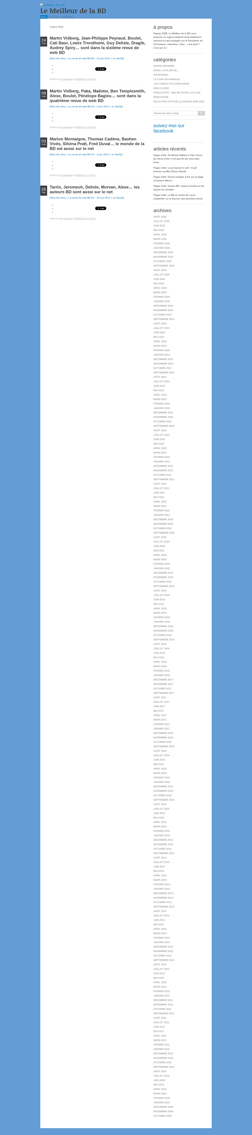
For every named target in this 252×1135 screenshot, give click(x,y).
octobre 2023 (162, 368)
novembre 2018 (163, 630)
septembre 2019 (163, 586)
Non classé (161, 88)
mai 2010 (158, 1084)
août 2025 (159, 270)
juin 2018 (159, 653)
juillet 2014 (161, 862)
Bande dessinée (163, 66)
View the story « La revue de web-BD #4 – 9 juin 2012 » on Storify (86, 106)
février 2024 (161, 350)
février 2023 (161, 403)
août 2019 (159, 590)
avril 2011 (159, 1035)
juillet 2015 (161, 808)
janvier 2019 (161, 621)
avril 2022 (160, 448)
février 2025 (161, 296)
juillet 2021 (161, 488)
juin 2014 (159, 866)
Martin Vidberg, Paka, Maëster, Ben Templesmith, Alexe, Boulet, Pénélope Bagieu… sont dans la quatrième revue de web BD (98, 96)
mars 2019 (160, 612)
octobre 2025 (162, 261)
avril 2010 (160, 1089)
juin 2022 (159, 439)
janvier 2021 (161, 515)
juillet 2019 (161, 595)
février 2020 (161, 564)
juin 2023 (159, 385)
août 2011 (159, 1018)
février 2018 (161, 670)
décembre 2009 (163, 1107)
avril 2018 (160, 661)
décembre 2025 (163, 252)
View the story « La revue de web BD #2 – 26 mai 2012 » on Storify (86, 197)
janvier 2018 (161, 675)
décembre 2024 (163, 305)
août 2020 (159, 537)
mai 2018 (158, 657)
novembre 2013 (163, 897)
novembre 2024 (163, 310)
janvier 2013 (161, 942)
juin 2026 (159, 225)
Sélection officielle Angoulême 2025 (178, 101)
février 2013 (161, 937)
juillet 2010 (161, 1075)
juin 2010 (159, 1080)
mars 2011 (159, 1040)
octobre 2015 (162, 795)
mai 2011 (158, 1031)
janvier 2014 (161, 888)
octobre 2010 (162, 1062)
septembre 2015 (163, 799)
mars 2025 (160, 292)
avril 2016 (160, 768)
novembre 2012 (163, 951)
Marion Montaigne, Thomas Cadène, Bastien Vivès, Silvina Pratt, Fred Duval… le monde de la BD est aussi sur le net (97, 144)
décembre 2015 (163, 786)
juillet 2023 (161, 381)
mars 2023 (160, 399)
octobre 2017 (162, 688)
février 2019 (161, 617)
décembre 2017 (163, 679)
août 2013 (159, 911)
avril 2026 (160, 234)
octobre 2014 (162, 848)
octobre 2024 (162, 314)
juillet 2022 (161, 434)
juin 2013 (159, 920)
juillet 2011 (161, 1022)
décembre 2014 (163, 839)
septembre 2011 (163, 1013)
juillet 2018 (161, 648)
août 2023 (159, 377)
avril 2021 (160, 501)
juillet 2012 (161, 969)
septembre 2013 (163, 906)
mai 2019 (158, 604)
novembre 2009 (163, 1111)
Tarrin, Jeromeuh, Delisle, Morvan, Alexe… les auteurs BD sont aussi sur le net (95, 189)
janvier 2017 (161, 728)
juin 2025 (159, 279)
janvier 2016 (161, 782)
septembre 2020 (163, 532)
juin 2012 (159, 973)
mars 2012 (160, 986)
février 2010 (161, 1098)
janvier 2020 (161, 568)
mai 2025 (158, 283)
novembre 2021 (163, 470)
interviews (160, 74)
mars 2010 (160, 1093)
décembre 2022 (163, 412)
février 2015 (161, 831)
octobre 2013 (162, 902)
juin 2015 (159, 813)
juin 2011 (159, 1026)
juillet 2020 (161, 541)
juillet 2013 (161, 915)
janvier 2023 (161, 408)
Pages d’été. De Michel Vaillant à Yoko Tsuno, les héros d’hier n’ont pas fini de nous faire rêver (178, 159)
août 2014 (159, 857)
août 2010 (159, 1071)
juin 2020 (159, 546)
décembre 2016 (163, 733)
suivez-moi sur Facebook (168, 128)
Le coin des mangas (166, 79)
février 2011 (161, 1044)
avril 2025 (160, 288)
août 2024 (159, 323)
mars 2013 (160, 933)
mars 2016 (160, 773)
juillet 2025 (161, 274)
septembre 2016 (163, 746)
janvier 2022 (161, 461)
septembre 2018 (163, 639)
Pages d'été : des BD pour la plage (176, 92)
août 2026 (159, 216)
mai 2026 (158, 230)
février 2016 (161, 777)
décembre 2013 (163, 893)
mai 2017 (158, 710)
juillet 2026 (161, 221)
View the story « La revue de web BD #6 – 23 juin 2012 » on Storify (86, 58)
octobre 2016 (162, 742)
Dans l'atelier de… (166, 70)
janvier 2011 (161, 1049)
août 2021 (159, 483)
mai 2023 (158, 390)
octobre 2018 (162, 635)
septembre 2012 (163, 960)
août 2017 (159, 697)
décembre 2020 (163, 519)
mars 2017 (160, 719)
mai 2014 (158, 871)
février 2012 (161, 991)
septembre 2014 (163, 853)
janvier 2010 (161, 1102)
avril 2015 (160, 822)
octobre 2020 (162, 528)
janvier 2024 (161, 354)
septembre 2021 (163, 479)
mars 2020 (160, 559)
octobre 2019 (162, 581)
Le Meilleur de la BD (73, 10)
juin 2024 (159, 332)
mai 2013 (158, 924)
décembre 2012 (163, 946)
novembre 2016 (163, 737)
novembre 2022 (163, 417)
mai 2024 (158, 337)
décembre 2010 (163, 1053)
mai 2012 (158, 977)
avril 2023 (160, 394)
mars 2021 (160, 506)
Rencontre (161, 97)
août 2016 (159, 750)
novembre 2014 (163, 844)
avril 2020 (160, 555)
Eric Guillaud (66, 79)
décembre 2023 (163, 359)
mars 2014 (160, 880)
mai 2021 (158, 497)
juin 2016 (159, 759)
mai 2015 (158, 817)
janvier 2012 (161, 995)
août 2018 (159, 644)
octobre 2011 (162, 1009)
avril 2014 (160, 875)
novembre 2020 (163, 523)
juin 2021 (159, 492)
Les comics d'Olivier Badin (171, 83)
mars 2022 (160, 452)
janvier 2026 (161, 248)
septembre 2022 (163, 426)
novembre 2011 (163, 1004)
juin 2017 (159, 706)
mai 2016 (158, 764)
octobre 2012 (162, 955)
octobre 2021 (162, 475)
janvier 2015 (161, 835)
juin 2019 (159, 599)
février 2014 (161, 884)
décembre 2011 (163, 1000)
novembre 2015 (163, 791)
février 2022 (161, 457)
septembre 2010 (163, 1066)
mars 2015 (160, 826)
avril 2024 (160, 341)
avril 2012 (160, 982)
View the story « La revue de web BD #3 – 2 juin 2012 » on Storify (86, 154)
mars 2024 (160, 345)
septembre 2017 (163, 693)
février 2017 (161, 724)
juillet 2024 (161, 328)
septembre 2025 (163, 265)
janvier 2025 (161, 301)
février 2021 (161, 510)
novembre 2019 (163, 577)
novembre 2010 (163, 1058)
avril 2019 (160, 608)
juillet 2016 (161, 755)
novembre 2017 (163, 684)
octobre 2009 (162, 1115)
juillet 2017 (161, 702)
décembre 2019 (163, 572)
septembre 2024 (163, 319)
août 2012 (159, 964)
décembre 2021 (163, 466)
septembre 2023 (163, 372)
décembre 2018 (163, 626)
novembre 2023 (163, 363)
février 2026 (161, 243)
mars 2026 (160, 239)
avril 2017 (160, 715)
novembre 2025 (163, 256)
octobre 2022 (162, 421)
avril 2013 (160, 929)
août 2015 (159, 804)
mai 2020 (158, 550)
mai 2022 (158, 443)
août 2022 (159, 430)
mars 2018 (160, 666)
